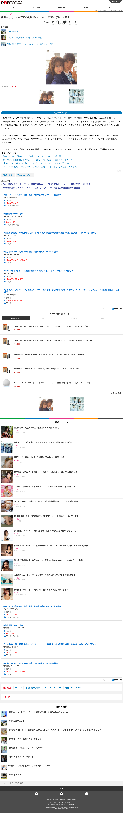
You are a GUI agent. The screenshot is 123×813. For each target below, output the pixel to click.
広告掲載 (55, 799)
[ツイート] (53, 22)
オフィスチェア (45, 318)
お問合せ (49, 799)
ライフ (110, 7)
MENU (114, 1)
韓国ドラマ (69, 688)
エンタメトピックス (26, 175)
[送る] (64, 22)
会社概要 (62, 799)
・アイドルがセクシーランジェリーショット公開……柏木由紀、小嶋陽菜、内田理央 (39, 166)
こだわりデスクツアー (33, 688)
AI (46, 688)
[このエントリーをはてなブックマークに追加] (76, 22)
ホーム (12, 7)
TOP (61, 789)
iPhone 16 (18, 688)
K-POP (78, 688)
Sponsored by (107, 309)
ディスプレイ (73, 318)
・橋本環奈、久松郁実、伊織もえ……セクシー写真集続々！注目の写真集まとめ (37, 159)
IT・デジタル (36, 7)
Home (36, 796)
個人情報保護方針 (71, 799)
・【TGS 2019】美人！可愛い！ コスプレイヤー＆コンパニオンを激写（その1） (37, 163)
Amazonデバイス (16, 318)
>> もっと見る (115, 393)
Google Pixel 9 (55, 688)
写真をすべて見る (63, 112)
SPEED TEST (61, 7)
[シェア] (58, 22)
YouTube (86, 796)
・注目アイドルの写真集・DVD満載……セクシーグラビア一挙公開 (31, 156)
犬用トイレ (103, 318)
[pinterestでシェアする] (70, 22)
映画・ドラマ (9, 175)
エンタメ (86, 7)
